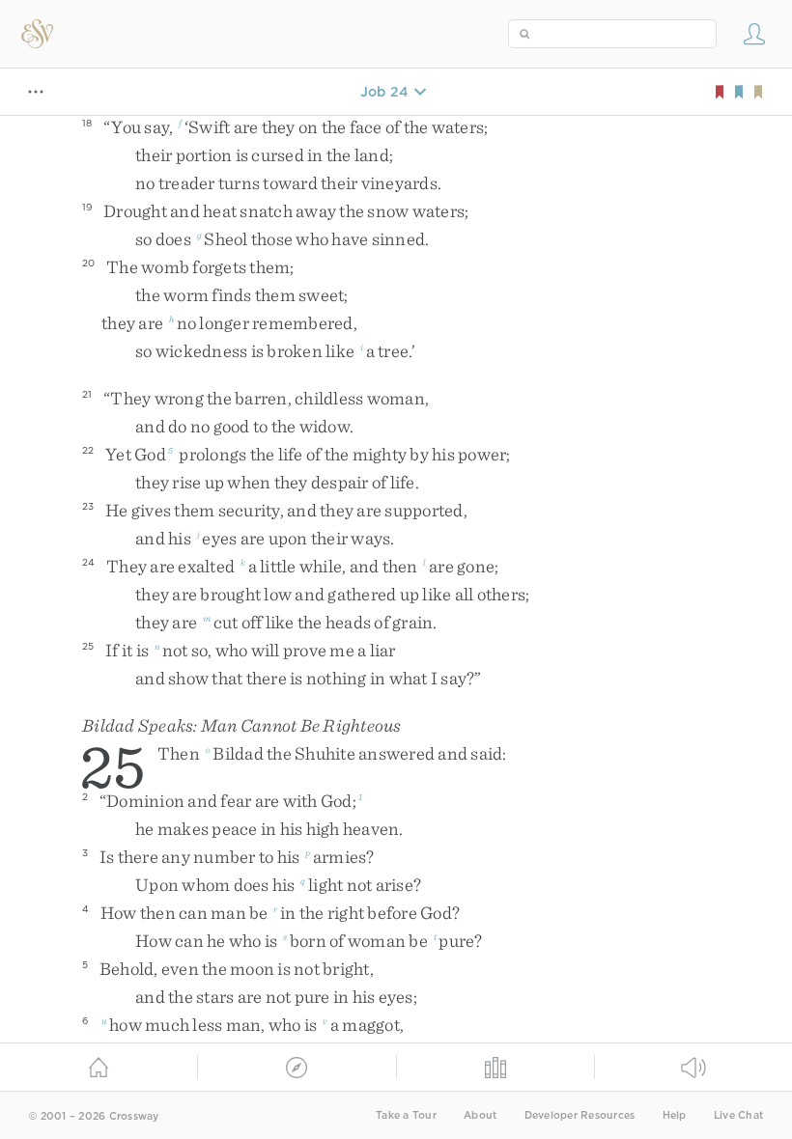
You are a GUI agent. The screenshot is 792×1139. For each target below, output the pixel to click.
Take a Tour (406, 1115)
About (480, 1115)
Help (675, 1115)
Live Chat (738, 1115)
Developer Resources (580, 1115)
